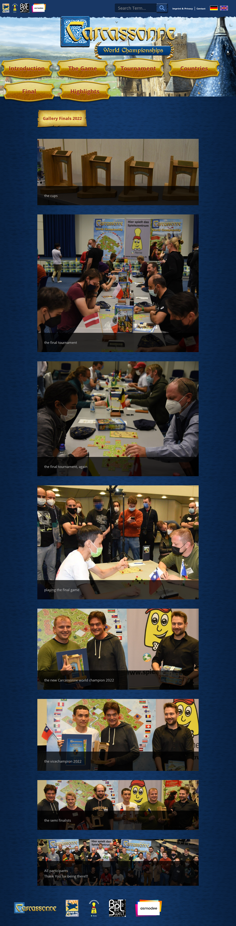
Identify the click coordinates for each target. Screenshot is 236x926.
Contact (201, 8)
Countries (194, 68)
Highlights (84, 91)
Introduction (27, 68)
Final (29, 91)
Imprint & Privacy (182, 8)
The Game (82, 68)
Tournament (138, 68)
